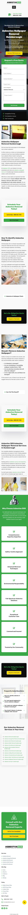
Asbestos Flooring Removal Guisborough (13, 755)
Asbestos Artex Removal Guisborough (12, 750)
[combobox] (14, 89)
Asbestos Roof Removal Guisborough (12, 741)
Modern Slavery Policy (7, 885)
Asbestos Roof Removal (8, 860)
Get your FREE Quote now (14, 53)
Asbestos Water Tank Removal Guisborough (14, 757)
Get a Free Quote (14, 220)
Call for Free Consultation (14, 831)
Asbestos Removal (6, 856)
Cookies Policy (6, 889)
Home (4, 870)
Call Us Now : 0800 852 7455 (14, 214)
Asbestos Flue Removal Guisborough (12, 745)
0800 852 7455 (17, 15)
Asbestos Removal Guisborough (11, 736)
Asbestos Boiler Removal (8, 862)
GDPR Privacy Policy (7, 887)
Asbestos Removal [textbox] (8, 89)
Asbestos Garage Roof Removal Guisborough (14, 738)
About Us (5, 871)
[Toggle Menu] (14, 7)
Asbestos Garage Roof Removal (9, 858)
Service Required (7, 87)
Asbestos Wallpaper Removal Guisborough (13, 759)
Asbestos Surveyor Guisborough (11, 761)
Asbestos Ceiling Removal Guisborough (13, 753)
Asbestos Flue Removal (7, 864)
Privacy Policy (5, 891)
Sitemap (4, 877)
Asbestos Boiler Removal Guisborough (12, 743)
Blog (4, 875)
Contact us (5, 873)
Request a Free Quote (14, 319)
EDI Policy (5, 893)
